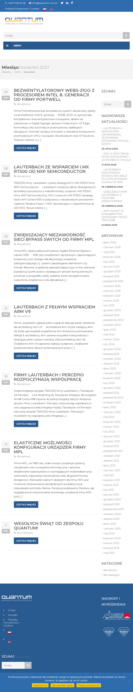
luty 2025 (108, 305)
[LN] (67, 2)
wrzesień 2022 (112, 402)
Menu (17, 45)
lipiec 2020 (109, 523)
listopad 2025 (111, 276)
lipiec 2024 (109, 329)
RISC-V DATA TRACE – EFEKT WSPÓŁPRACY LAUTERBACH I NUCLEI (116, 156)
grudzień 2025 (112, 271)
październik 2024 (113, 320)
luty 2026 (108, 261)
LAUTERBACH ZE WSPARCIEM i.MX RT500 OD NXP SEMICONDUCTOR (51, 169)
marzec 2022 (111, 426)
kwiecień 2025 (111, 295)
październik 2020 (113, 509)
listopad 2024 (111, 315)
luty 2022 (108, 431)
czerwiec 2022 (112, 412)
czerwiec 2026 (112, 247)
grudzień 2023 (112, 349)
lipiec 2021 (109, 465)
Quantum (35, 21)
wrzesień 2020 (112, 514)
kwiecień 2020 (112, 538)
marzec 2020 (111, 543)
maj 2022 (108, 417)
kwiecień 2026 (112, 257)
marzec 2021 (111, 485)
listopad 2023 (111, 354)
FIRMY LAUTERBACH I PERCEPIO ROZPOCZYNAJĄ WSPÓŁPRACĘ (49, 377)
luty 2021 (108, 489)
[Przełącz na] (44, 9)
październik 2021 (113, 451)
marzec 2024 (111, 339)
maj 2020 (109, 533)
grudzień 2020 (112, 499)
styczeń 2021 (111, 494)
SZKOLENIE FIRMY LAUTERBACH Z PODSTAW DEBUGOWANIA (114, 196)
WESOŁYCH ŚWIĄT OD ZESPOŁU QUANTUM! (48, 526)
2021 (17, 72)
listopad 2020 (111, 504)
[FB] (72, 2)
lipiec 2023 (109, 368)
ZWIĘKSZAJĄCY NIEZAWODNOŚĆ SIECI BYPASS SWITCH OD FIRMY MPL (54, 237)
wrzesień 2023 (112, 358)
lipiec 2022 (109, 407)
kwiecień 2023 (112, 378)
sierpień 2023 (111, 363)
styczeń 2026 (111, 266)
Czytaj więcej (26, 148)
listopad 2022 (111, 392)
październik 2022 (113, 397)
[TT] (62, 2)
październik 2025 (113, 281)
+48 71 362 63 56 (16, 3)
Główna (6, 72)
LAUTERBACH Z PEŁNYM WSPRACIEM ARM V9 (54, 309)
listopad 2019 (111, 548)
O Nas (11, 610)
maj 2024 (109, 334)
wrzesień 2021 (111, 455)
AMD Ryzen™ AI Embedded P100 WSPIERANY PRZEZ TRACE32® (114, 215)
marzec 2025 (111, 300)
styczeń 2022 (111, 436)
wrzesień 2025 (112, 286)
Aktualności (24, 104)
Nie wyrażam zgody (62, 685)
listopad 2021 (111, 446)
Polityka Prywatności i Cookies (22, 8)
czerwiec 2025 (112, 290)
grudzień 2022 (112, 387)
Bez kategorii (25, 532)
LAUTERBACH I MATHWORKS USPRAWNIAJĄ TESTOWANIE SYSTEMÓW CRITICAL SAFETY (115, 136)
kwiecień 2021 (111, 480)
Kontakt (13, 615)
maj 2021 (108, 475)
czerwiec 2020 (112, 528)
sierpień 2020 (111, 518)
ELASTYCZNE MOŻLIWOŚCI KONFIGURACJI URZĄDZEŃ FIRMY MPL (50, 447)
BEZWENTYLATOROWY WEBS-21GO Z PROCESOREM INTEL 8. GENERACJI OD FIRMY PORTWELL (54, 95)
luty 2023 (108, 383)
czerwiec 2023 (112, 373)
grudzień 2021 (111, 441)
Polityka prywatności (89, 685)
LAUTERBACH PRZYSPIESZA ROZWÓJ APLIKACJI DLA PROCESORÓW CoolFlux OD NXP (114, 176)
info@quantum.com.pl (44, 3)
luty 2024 (109, 344)
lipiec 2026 (109, 242)
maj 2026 (108, 252)
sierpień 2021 (111, 460)
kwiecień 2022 (112, 421)
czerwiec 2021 (111, 470)
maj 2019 (108, 552)
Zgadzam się (40, 685)
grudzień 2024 (112, 310)
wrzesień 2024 (112, 324)
